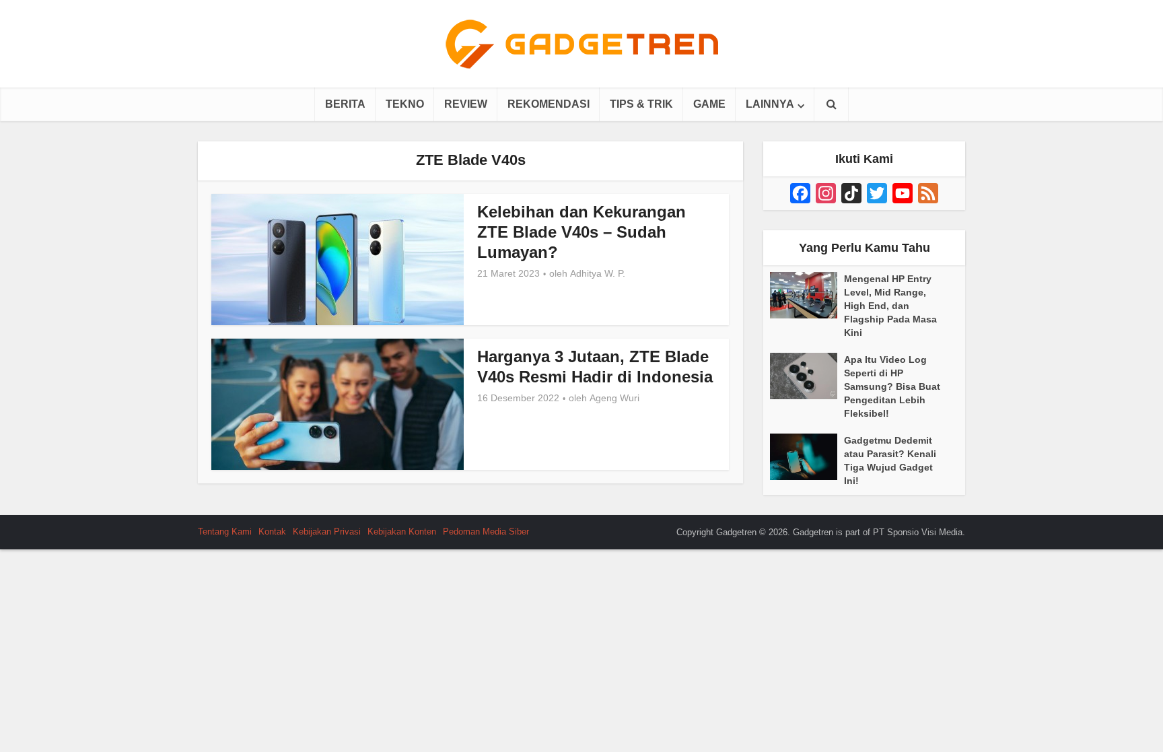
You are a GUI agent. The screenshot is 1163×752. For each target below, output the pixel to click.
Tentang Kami (225, 531)
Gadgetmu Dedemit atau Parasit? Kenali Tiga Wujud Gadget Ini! (890, 460)
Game (709, 104)
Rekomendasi (548, 104)
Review (465, 104)
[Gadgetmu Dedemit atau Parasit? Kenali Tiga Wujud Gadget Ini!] (807, 457)
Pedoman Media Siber (486, 531)
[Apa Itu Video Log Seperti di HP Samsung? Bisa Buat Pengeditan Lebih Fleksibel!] (807, 376)
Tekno (405, 104)
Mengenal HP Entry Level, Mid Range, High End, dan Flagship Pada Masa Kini (890, 305)
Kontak (272, 531)
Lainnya (770, 104)
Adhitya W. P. (597, 273)
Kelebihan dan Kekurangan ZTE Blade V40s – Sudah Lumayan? (581, 232)
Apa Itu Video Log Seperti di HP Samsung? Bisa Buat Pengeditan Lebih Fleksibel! (892, 386)
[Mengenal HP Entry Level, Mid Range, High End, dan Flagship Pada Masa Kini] (807, 295)
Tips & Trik (641, 104)
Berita (345, 104)
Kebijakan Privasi (327, 531)
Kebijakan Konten (401, 531)
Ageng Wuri (614, 397)
